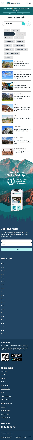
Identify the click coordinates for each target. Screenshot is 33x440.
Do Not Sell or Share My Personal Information (6, 436)
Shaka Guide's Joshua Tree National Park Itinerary (22, 130)
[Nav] (2, 3)
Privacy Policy (24, 436)
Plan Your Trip (5, 389)
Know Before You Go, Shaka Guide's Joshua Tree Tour (22, 142)
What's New (4, 400)
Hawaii (3, 407)
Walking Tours (5, 418)
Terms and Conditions (18, 436)
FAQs (2, 393)
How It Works (5, 385)
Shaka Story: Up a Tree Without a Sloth (21, 152)
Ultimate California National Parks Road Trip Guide (22, 87)
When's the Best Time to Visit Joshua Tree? (21, 64)
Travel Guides (18, 61)
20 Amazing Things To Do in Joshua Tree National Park (22, 109)
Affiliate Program (6, 403)
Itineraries (17, 83)
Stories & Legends (20, 148)
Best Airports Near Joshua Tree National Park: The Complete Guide (22, 76)
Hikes (15, 105)
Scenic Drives (5, 414)
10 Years (3, 375)
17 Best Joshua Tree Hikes (22, 118)
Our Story (4, 371)
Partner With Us (6, 396)
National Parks (5, 410)
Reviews (3, 382)
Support (3, 378)
